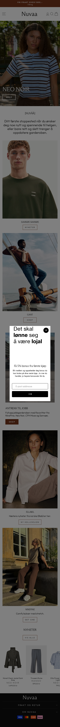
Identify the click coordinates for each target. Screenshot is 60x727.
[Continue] (30, 394)
